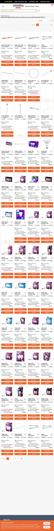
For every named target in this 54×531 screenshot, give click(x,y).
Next (51, 24)
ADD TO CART (7, 61)
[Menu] (3, 6)
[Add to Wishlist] (12, 46)
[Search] (36, 11)
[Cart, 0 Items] (51, 5)
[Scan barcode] (39, 11)
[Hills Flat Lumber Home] (18, 6)
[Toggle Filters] (52, 20)
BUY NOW (7, 64)
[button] (33, 84)
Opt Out (46, 527)
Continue (47, 523)
